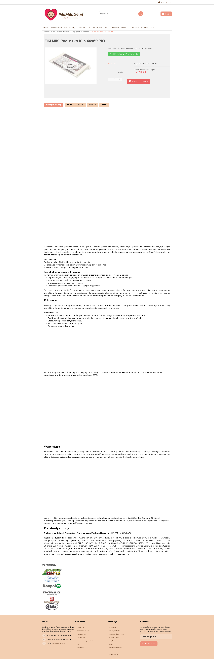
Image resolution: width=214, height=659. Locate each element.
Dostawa (112, 651)
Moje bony (80, 647)
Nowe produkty (114, 631)
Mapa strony (113, 654)
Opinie (104, 105)
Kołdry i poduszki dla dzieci (80, 32)
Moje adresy (81, 637)
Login (78, 644)
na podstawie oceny (127, 49)
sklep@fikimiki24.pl (58, 643)
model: (120, 72)
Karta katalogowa (75, 105)
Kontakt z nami (114, 637)
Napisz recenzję (145, 48)
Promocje (112, 627)
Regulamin (112, 641)
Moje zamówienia (83, 631)
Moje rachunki (81, 634)
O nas (111, 644)
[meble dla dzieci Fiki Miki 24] (63, 14)
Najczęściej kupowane (116, 634)
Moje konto (80, 627)
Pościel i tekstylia (63, 32)
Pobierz (92, 105)
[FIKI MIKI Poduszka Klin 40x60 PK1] (60, 88)
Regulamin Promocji (115, 647)
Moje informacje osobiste (85, 641)
